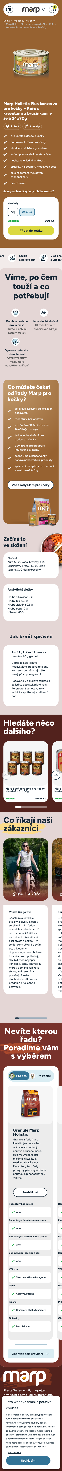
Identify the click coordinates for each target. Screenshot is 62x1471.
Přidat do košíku (31, 230)
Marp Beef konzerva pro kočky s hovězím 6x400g (25, 790)
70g (12, 212)
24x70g (27, 212)
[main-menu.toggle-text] (9, 9)
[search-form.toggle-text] (44, 9)
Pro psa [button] (21, 1076)
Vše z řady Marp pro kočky (30, 485)
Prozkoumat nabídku (30, 1192)
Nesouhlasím (14, 1452)
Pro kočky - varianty (24, 20)
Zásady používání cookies (32, 1446)
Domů (6, 20)
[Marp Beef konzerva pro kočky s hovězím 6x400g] (25, 763)
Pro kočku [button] (44, 1076)
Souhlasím (28, 1460)
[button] (55, 775)
